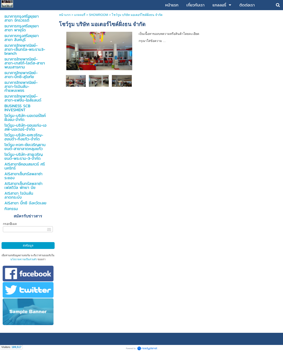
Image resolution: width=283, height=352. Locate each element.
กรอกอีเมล (10, 224)
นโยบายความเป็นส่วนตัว (23, 259)
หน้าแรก (65, 15)
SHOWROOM (98, 15)
